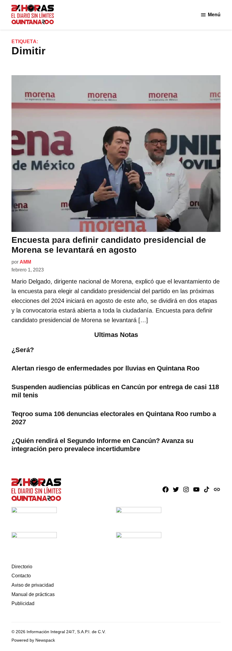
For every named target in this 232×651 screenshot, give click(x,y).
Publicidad (22, 603)
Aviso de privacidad (32, 585)
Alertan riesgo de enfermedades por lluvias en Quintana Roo (105, 368)
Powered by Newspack (33, 640)
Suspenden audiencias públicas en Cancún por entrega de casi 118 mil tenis (115, 391)
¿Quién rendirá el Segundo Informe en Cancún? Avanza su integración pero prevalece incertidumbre (102, 445)
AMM (25, 262)
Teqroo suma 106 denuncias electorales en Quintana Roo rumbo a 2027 (113, 418)
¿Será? (22, 350)
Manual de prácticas (33, 594)
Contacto (21, 575)
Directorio (21, 566)
